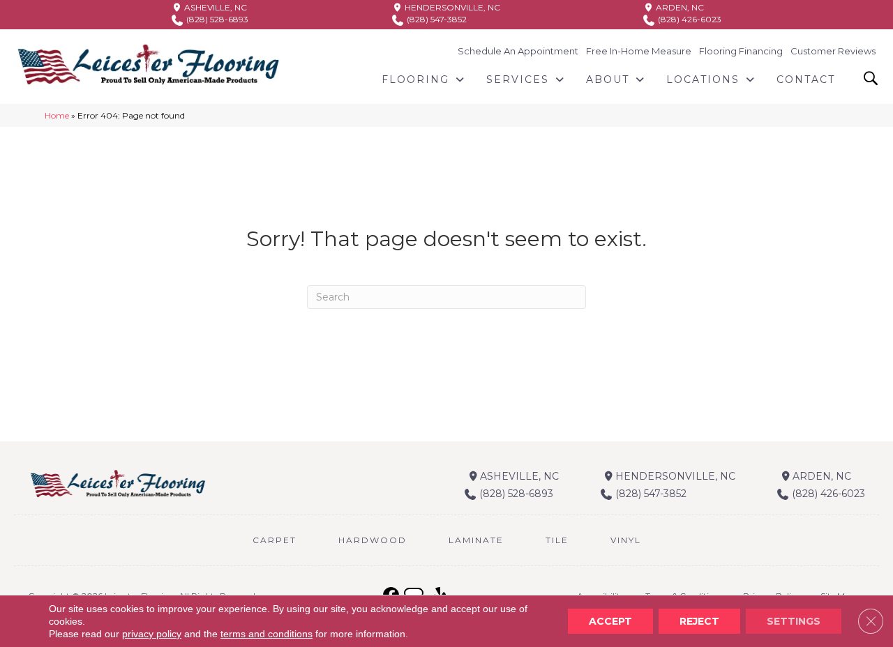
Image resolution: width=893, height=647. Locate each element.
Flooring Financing (741, 50)
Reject (699, 621)
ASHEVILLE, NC (214, 7)
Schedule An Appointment (518, 50)
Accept (610, 621)
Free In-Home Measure (638, 50)
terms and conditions (266, 633)
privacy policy (151, 633)
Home (57, 115)
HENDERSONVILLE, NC (451, 7)
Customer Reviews (833, 50)
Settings (793, 621)
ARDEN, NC (679, 7)
